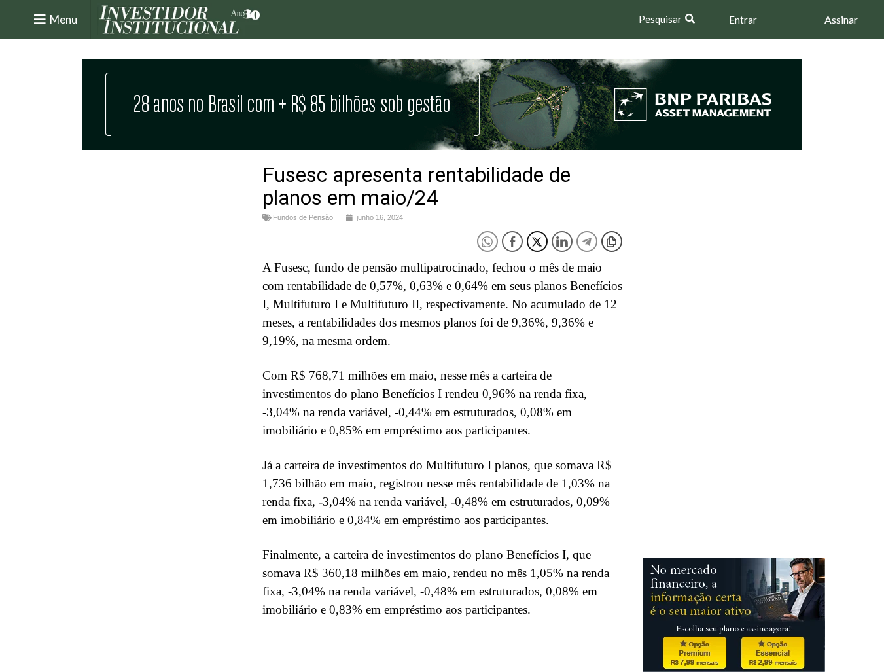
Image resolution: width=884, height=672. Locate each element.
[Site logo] (179, 19)
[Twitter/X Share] (537, 241)
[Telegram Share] (586, 241)
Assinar (841, 19)
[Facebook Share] (512, 241)
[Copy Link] (611, 241)
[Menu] (39, 19)
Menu (63, 19)
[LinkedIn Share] (562, 241)
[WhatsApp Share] (487, 241)
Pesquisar (660, 19)
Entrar (743, 20)
